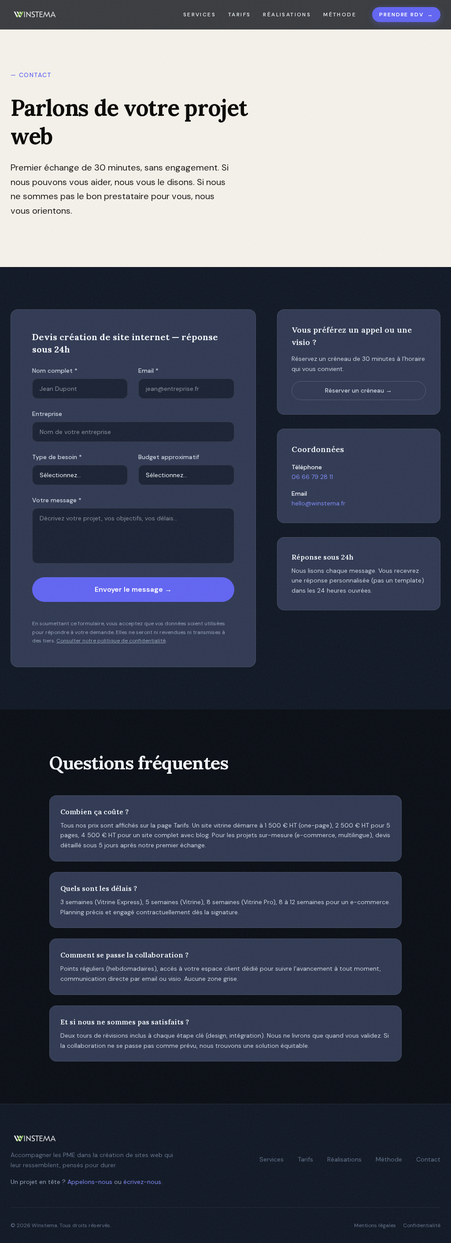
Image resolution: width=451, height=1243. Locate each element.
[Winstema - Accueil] (35, 14)
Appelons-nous (89, 1182)
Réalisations (287, 14)
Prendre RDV (406, 14)
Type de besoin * (57, 457)
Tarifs (239, 14)
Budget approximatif (168, 457)
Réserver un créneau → (358, 390)
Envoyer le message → (133, 589)
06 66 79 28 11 (312, 477)
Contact (428, 1159)
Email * (148, 371)
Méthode (339, 14)
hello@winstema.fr (318, 503)
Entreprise (47, 414)
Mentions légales (375, 1225)
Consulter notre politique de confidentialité (111, 640)
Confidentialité (421, 1225)
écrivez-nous (142, 1182)
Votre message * (56, 500)
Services (199, 14)
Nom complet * (55, 371)
